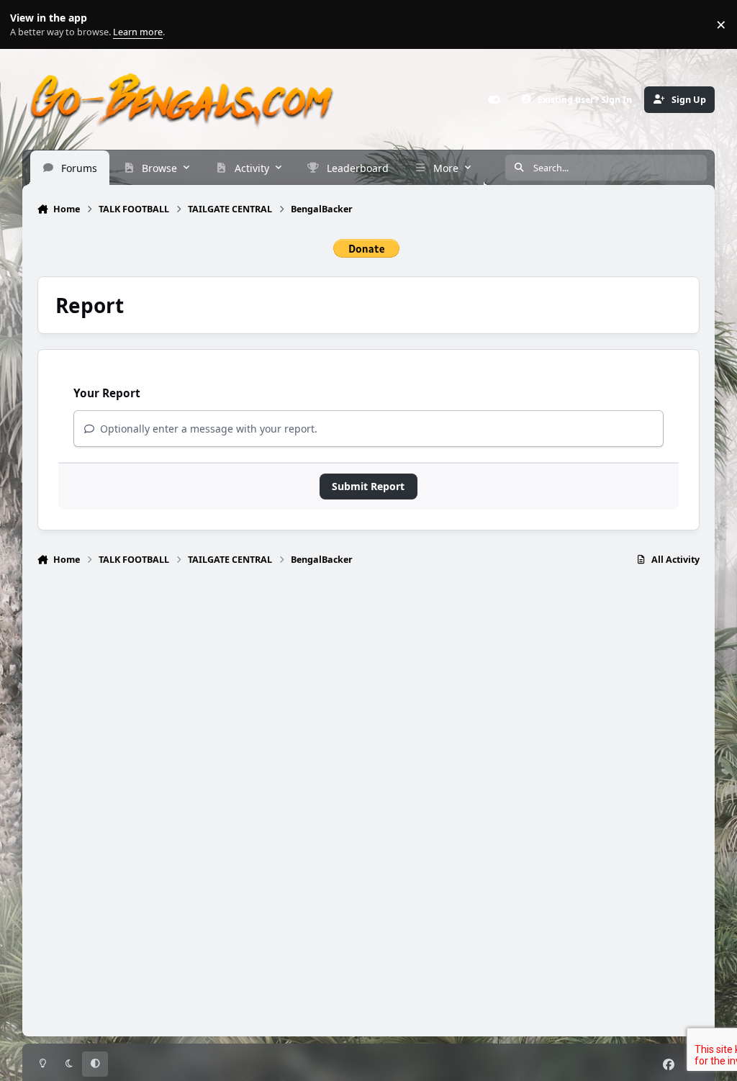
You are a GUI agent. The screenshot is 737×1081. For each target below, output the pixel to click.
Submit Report (368, 486)
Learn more (27, 25)
